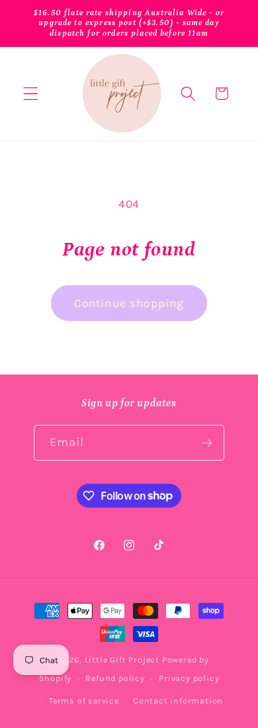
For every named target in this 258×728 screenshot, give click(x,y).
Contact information (178, 700)
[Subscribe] (207, 443)
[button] (31, 94)
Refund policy (114, 678)
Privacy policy (189, 678)
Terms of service (84, 700)
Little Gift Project (122, 659)
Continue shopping (129, 303)
